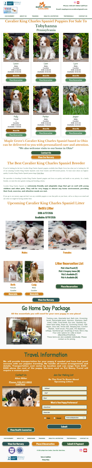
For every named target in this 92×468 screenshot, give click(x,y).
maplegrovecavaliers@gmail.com (74, 9)
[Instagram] (75, 2)
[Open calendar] (83, 417)
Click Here (40, 173)
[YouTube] (78, 2)
